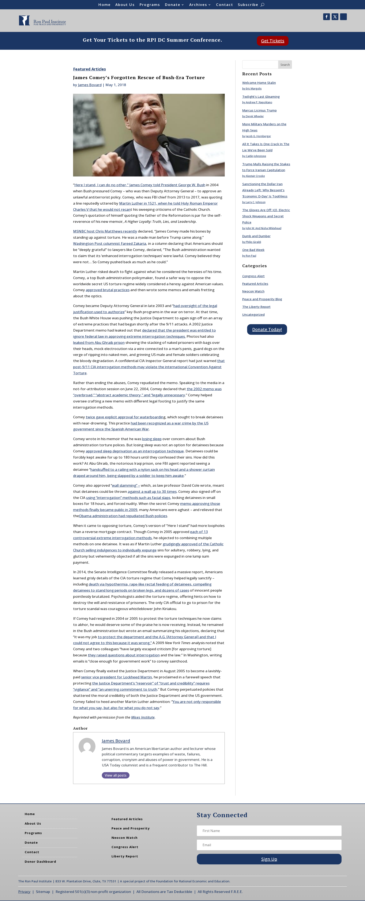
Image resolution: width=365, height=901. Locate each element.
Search (285, 65)
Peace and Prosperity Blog (262, 299)
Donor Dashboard (40, 861)
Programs (149, 5)
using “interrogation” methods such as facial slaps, (128, 497)
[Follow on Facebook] (326, 16)
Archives (198, 5)
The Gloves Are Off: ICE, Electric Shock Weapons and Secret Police (266, 216)
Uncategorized (253, 314)
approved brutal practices (107, 289)
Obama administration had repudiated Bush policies (123, 515)
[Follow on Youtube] (343, 16)
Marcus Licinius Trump (259, 110)
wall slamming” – (126, 485)
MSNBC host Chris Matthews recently (105, 231)
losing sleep (152, 438)
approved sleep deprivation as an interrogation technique (135, 451)
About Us (125, 5)
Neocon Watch (253, 291)
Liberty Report (125, 856)
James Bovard (90, 84)
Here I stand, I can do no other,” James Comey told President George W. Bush (139, 184)
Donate (172, 5)
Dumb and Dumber (256, 236)
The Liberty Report (256, 306)
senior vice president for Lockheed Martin (116, 677)
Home (104, 5)
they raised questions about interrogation (124, 655)
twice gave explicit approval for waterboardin (124, 417)
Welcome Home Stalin (259, 82)
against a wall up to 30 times (152, 491)
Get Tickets (272, 41)
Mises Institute (143, 717)
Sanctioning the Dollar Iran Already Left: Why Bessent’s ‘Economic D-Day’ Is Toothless (264, 190)
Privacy (24, 891)
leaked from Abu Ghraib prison (99, 342)
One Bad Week (253, 250)
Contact (224, 5)
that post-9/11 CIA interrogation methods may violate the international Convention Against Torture (149, 366)
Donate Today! (267, 329)
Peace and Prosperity (131, 828)
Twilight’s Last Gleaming (261, 96)
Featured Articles (89, 69)
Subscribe (248, 5)
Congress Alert (253, 276)
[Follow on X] (335, 16)
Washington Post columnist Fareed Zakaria (109, 243)
